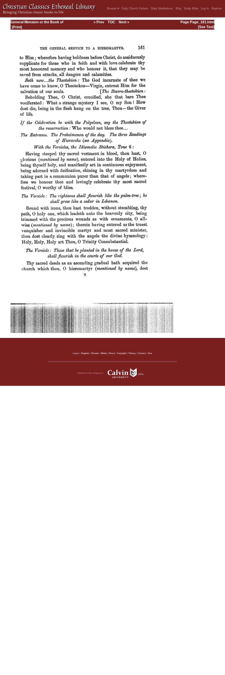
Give (150, 353)
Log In (205, 8)
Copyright (122, 353)
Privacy (132, 353)
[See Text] (206, 27)
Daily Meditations (162, 8)
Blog (178, 8)
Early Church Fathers (135, 8)
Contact (142, 353)
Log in (76, 353)
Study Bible (191, 8)
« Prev (99, 22)
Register (216, 8)
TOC (111, 22)
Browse (112, 8)
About (112, 353)
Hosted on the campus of (90, 373)
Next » (124, 22)
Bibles (104, 353)
